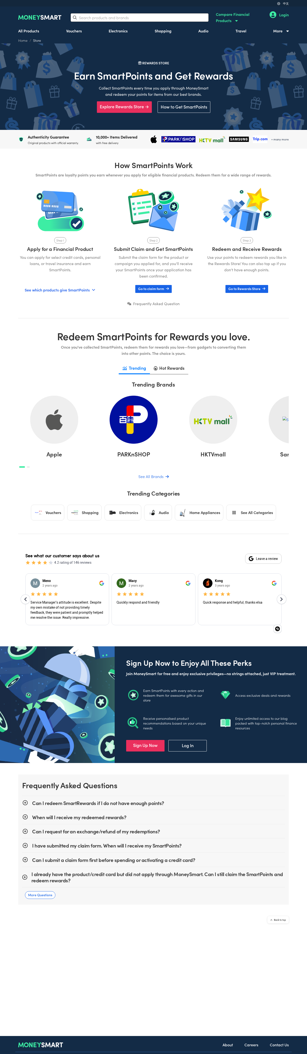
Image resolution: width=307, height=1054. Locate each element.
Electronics (118, 30)
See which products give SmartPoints (57, 289)
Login (284, 14)
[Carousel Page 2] (28, 467)
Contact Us (279, 1044)
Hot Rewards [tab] (171, 368)
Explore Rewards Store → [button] (124, 106)
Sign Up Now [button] (145, 745)
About (228, 1044)
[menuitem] (238, 17)
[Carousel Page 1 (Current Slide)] (22, 467)
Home (23, 40)
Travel (241, 30)
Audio (203, 30)
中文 (286, 3)
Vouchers (74, 30)
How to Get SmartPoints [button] (184, 107)
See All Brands (151, 476)
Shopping (163, 30)
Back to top (279, 919)
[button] (153, 289)
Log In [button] (188, 745)
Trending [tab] (137, 368)
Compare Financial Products (232, 17)
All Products (28, 30)
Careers (251, 1044)
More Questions (40, 894)
